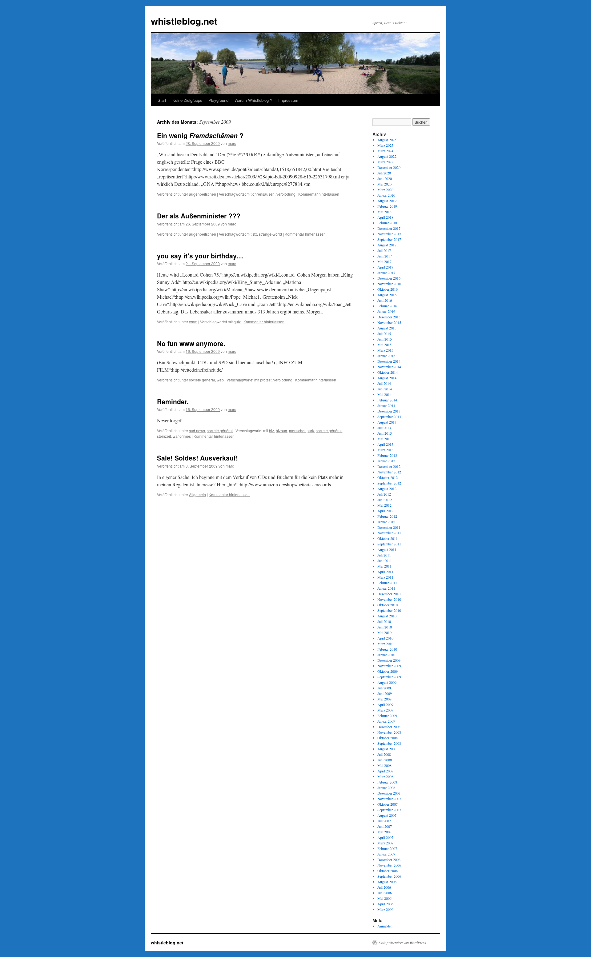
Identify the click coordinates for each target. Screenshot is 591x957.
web (220, 379)
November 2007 (389, 798)
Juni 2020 (384, 178)
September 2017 (389, 239)
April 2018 (385, 217)
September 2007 (389, 809)
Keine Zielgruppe (187, 100)
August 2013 (386, 422)
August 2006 (386, 881)
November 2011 (389, 532)
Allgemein (197, 494)
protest (265, 379)
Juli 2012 (384, 494)
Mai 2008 (384, 765)
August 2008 (386, 748)
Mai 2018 (384, 211)
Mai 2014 (384, 394)
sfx (254, 234)
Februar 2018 (387, 222)
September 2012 (389, 482)
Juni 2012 (384, 499)
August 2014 (386, 377)
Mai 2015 (384, 344)
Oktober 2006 (387, 870)
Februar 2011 (387, 582)
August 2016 (386, 294)
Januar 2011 (386, 588)
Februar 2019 (387, 206)
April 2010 (385, 638)
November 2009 (389, 665)
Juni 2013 (384, 433)
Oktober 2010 (387, 604)
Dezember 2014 (388, 361)
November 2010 (389, 599)
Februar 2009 (387, 715)
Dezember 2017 (388, 228)
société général (202, 379)
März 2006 (385, 909)
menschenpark (301, 430)
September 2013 (389, 416)
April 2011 (385, 571)
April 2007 (385, 837)
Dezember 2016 (388, 278)
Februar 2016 (387, 305)
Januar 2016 (386, 311)
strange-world (270, 234)
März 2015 (385, 350)
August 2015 (386, 327)
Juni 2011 (384, 560)
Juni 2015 (384, 339)
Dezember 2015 (388, 316)
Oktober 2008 (387, 737)
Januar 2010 (386, 654)
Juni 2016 (384, 300)
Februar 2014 (387, 399)
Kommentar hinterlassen (318, 194)
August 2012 (386, 488)
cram (193, 321)
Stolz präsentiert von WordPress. (403, 942)
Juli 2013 (384, 427)
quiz (237, 321)
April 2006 (385, 903)
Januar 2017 (386, 272)
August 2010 (386, 615)
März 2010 (385, 643)
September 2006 (389, 876)
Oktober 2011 (387, 538)
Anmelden (384, 925)
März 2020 (385, 189)
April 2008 (385, 770)
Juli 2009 (384, 687)
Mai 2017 (384, 261)
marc (232, 143)
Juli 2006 (384, 887)
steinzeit (164, 436)
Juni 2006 (384, 892)
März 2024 (385, 150)
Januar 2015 (386, 355)
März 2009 (385, 710)
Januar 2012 (386, 521)
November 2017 (389, 233)
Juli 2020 (384, 172)
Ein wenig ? (200, 135)
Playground (218, 100)
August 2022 (386, 156)
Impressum (288, 100)
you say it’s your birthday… (200, 255)
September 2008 (389, 743)
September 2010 (389, 610)
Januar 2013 (386, 460)
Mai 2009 (384, 698)
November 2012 (389, 471)
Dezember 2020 (388, 167)
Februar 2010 (387, 649)
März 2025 (385, 145)
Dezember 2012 (388, 466)
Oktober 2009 (387, 671)
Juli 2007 (384, 820)
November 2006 (389, 865)
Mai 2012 (384, 505)
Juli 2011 (384, 554)
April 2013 (385, 444)
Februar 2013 (387, 455)
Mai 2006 (384, 898)
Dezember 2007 (388, 793)
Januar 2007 (386, 853)
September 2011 (389, 543)
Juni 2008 (384, 759)
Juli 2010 (384, 621)
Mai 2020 (384, 183)
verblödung (286, 194)
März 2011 (385, 577)
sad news (197, 430)
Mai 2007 (384, 831)
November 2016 (389, 283)
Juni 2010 (384, 626)
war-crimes (182, 436)
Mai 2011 (384, 566)
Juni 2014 (384, 388)
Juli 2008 (384, 754)
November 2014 (389, 366)
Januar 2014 (386, 405)
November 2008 (389, 732)
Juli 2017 (384, 250)
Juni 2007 (384, 826)
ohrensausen (263, 194)
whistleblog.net (184, 20)
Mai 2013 (384, 438)
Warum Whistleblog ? (253, 100)
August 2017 (386, 244)
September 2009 (389, 676)
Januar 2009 (386, 721)
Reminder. (173, 401)
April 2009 (385, 704)
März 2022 (385, 161)
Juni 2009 (384, 693)
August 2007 (386, 815)
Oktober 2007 (387, 804)
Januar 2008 (386, 787)
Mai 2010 (384, 632)
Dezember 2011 (388, 527)
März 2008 (385, 776)
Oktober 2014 (387, 372)
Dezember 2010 (388, 593)
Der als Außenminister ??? (198, 215)
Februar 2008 (387, 782)
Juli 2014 (384, 383)
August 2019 (386, 200)
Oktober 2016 (387, 289)
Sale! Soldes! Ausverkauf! (197, 457)
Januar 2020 (386, 195)
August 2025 (386, 139)
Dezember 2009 (388, 660)
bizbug (281, 430)
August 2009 (386, 682)
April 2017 (385, 267)
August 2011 (386, 549)
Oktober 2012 (387, 477)
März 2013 (385, 449)
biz (271, 430)
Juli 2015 (384, 333)
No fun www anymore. (191, 343)
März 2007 (385, 842)
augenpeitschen (202, 194)
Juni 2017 (384, 255)
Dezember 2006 (388, 859)
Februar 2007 (387, 848)
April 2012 (385, 510)
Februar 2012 (387, 516)
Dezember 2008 (388, 726)
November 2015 (389, 322)
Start (162, 100)
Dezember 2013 (388, 411)
